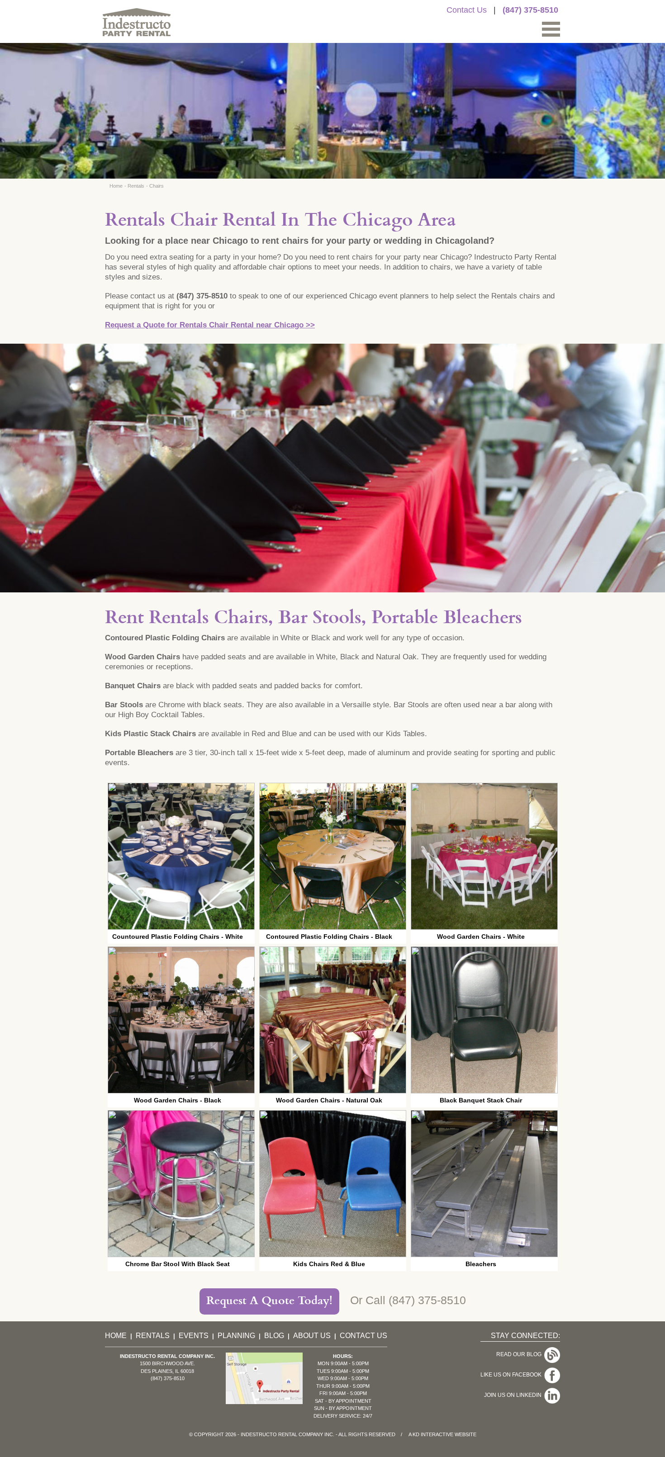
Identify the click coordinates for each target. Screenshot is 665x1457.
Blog (274, 1335)
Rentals (136, 186)
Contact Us (466, 9)
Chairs (156, 186)
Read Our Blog (520, 1354)
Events (194, 1335)
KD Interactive (433, 1434)
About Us (312, 1335)
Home (116, 186)
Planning (236, 1335)
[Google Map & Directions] (264, 1401)
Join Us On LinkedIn (514, 1395)
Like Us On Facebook (512, 1375)
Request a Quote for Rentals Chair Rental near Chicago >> (210, 325)
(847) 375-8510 (530, 9)
